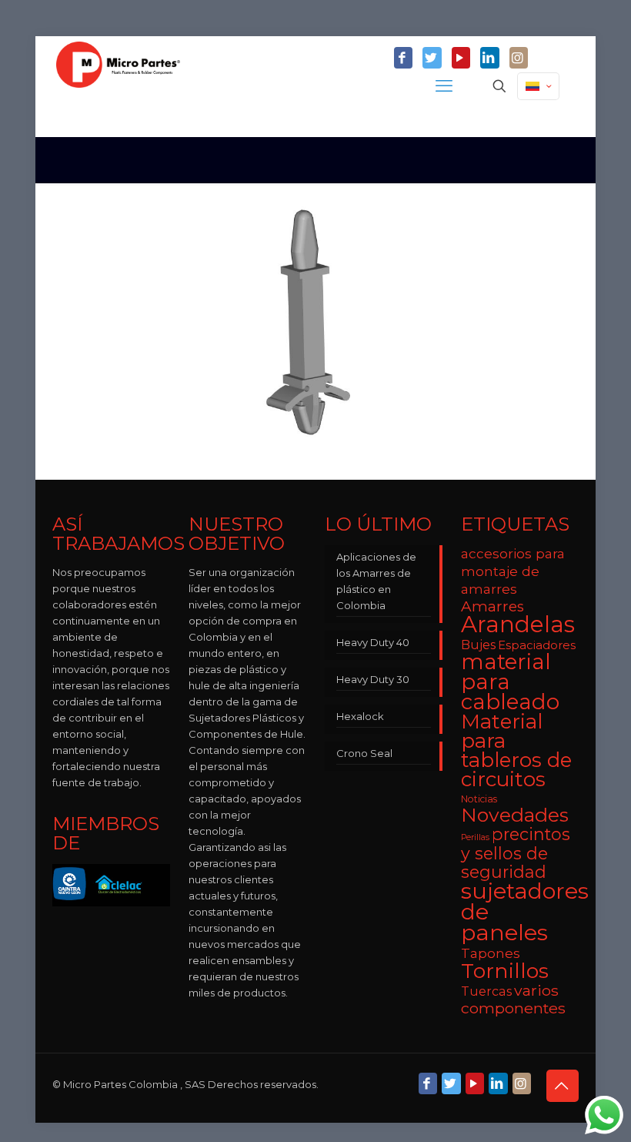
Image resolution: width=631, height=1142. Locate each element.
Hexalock (360, 716)
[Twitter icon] (431, 58)
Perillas (475, 837)
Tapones (490, 953)
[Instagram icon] (518, 58)
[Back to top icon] (562, 1086)
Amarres (492, 606)
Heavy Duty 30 (372, 679)
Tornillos (505, 970)
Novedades (515, 814)
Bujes (478, 644)
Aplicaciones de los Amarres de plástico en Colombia (376, 581)
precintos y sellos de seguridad (515, 853)
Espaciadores (537, 645)
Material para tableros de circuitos (516, 750)
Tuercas (486, 991)
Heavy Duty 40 (372, 642)
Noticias (479, 799)
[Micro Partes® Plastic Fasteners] (118, 86)
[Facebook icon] (403, 58)
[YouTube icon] (461, 58)
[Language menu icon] (538, 86)
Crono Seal (364, 753)
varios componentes (513, 999)
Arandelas (518, 624)
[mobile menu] (445, 86)
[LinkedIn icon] (489, 58)
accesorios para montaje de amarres (513, 571)
